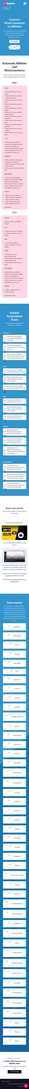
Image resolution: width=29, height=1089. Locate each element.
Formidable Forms (17, 782)
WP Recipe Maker (17, 1013)
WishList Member (17, 952)
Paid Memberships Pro (17, 903)
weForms (17, 943)
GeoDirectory (17, 801)
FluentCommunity (17, 772)
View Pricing (14, 41)
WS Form (17, 1041)
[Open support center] (26, 1086)
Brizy (16, 671)
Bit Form (17, 645)
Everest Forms (17, 744)
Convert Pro (17, 688)
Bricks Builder (17, 663)
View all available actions (10, 295)
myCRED (17, 884)
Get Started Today (14, 1071)
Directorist (17, 698)
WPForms (17, 1023)
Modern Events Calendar (17, 875)
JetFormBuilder (17, 838)
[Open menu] (25, 3)
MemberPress (17, 856)
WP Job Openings (17, 1002)
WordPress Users (17, 973)
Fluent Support (17, 762)
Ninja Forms (17, 894)
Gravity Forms (17, 810)
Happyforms (17, 819)
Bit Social (17, 654)
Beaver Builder (17, 636)
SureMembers (17, 923)
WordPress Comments (17, 963)
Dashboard (7, 8)
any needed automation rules (17, 579)
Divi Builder (17, 707)
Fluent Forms (17, 753)
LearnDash (17, 847)
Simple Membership (17, 914)
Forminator (17, 792)
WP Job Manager (17, 992)
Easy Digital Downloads (17, 716)
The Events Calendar (17, 933)
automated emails (14, 581)
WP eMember (17, 983)
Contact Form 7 (17, 679)
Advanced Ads (17, 626)
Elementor (17, 726)
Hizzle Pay (17, 829)
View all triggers (8, 207)
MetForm (17, 865)
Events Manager (17, 735)
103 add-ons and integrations (11, 612)
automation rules (11, 77)
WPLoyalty (17, 1032)
